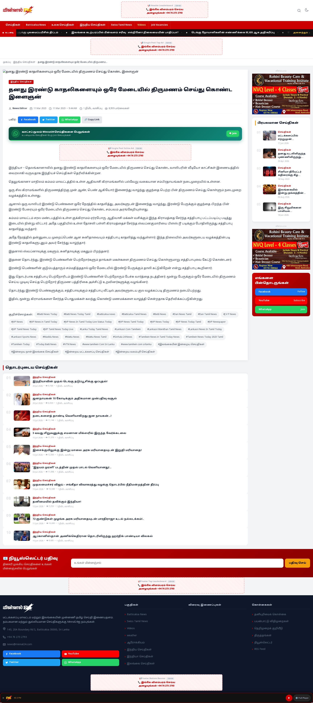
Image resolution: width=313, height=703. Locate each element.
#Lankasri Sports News (23, 337)
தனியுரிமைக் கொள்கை (270, 614)
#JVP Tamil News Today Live (58, 329)
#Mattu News (72, 337)
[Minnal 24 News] (18, 10)
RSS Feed (259, 649)
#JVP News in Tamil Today (43, 322)
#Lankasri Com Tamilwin (128, 329)
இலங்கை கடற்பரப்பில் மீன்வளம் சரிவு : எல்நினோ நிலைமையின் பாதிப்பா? (106, 32)
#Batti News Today (47, 314)
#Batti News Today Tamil (77, 314)
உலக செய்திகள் (62, 25)
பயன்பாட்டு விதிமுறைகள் (271, 621)
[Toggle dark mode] (306, 10)
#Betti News (159, 314)
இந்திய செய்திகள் (92, 25)
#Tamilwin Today (20, 344)
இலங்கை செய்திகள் (141, 663)
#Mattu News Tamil (96, 337)
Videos (141, 25)
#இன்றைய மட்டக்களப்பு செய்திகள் (87, 352)
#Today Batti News (46, 344)
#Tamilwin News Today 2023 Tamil (204, 337)
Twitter (50, 119)
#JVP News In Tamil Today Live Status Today (88, 322)
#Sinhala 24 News (122, 337)
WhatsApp (71, 119)
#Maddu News (51, 337)
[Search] (299, 10)
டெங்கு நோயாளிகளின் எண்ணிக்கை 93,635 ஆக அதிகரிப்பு (215, 32)
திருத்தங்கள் (263, 635)
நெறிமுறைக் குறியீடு (268, 628)
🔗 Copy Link (91, 119)
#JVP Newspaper (217, 322)
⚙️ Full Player (301, 698)
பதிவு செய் (297, 563)
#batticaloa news (106, 314)
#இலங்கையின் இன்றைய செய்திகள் (181, 344)
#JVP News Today (159, 322)
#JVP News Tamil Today (131, 322)
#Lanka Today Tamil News (94, 329)
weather (132, 635)
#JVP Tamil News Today (24, 329)
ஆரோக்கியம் (136, 642)
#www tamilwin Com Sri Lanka (98, 344)
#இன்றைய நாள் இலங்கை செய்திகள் (35, 352)
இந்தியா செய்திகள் (140, 656)
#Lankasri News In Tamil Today (205, 329)
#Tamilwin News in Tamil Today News (159, 337)
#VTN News (69, 344)
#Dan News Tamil (182, 314)
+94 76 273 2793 (17, 637)
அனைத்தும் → (301, 32)
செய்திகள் (13, 25)
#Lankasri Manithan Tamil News (164, 329)
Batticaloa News (36, 25)
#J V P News (229, 314)
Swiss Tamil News (121, 25)
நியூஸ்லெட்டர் (263, 642)
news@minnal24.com (19, 644)
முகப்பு (7, 62)
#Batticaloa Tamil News (134, 314)
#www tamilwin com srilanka (136, 344)
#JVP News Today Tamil (188, 322)
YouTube (73, 654)
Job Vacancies (159, 25)
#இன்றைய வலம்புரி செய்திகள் (135, 352)
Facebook (30, 119)
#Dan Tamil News (207, 314)
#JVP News (17, 322)
